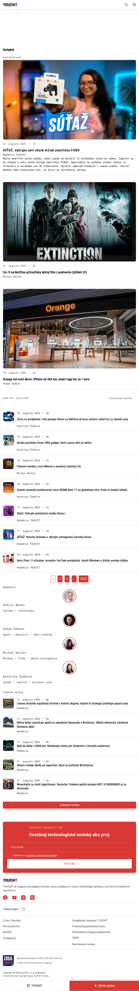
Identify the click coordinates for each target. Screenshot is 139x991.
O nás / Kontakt (12, 920)
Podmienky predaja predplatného (91, 932)
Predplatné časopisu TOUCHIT (90, 920)
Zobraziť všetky (70, 805)
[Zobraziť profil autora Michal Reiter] (69, 644)
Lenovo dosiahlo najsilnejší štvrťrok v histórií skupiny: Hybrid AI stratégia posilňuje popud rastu (72, 703)
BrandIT (7, 932)
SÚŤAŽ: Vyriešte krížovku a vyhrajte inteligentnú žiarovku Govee (54, 537)
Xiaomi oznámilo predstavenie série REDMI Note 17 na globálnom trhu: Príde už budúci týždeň (72, 490)
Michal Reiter (12, 276)
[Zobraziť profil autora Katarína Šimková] (69, 668)
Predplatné (9, 938)
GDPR (75, 937)
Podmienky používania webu (88, 926)
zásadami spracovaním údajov (41, 855)
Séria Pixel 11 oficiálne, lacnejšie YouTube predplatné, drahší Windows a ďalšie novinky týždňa (72, 560)
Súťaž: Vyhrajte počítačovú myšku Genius (41, 513)
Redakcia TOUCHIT (14, 154)
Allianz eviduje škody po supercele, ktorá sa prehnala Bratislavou (55, 765)
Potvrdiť (69, 863)
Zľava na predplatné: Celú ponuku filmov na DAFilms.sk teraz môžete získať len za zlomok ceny (72, 419)
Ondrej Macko (14, 605)
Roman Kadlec (11, 383)
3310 (83, 579)
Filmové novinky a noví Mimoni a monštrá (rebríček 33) (49, 466)
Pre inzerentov (11, 926)
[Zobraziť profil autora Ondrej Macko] (69, 596)
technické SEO (12, 976)
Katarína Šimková (28, 426)
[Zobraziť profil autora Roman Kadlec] (69, 620)
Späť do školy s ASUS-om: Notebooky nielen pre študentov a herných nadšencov (63, 746)
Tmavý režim (11, 909)
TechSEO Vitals (41, 976)
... (74, 579)
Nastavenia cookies (83, 944)
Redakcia (22, 708)
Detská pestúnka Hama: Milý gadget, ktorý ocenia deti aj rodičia (54, 442)
